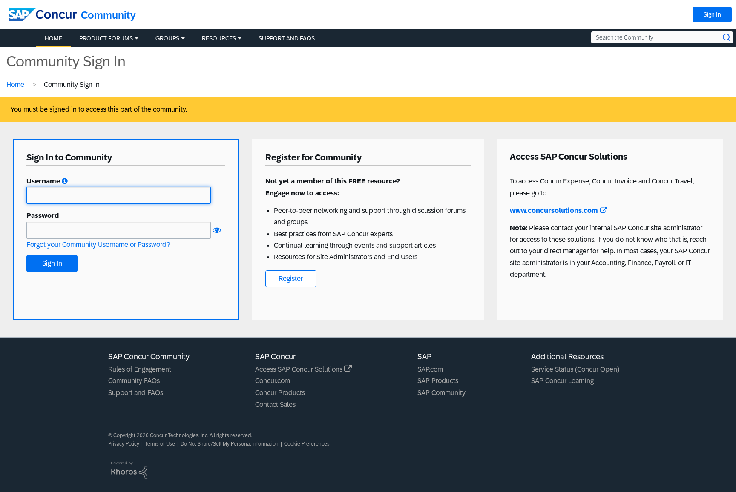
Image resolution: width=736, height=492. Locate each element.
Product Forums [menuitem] (106, 38)
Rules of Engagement (139, 369)
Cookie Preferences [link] (307, 444)
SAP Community (441, 392)
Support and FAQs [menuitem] (287, 38)
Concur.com (272, 380)
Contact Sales (275, 404)
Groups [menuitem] (167, 38)
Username (43, 181)
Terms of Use (160, 444)
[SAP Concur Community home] (43, 14)
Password (42, 215)
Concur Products (280, 392)
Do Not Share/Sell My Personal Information (230, 444)
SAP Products (437, 380)
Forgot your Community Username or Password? (98, 244)
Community (108, 15)
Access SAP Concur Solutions (299, 369)
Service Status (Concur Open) (575, 369)
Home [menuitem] (53, 38)
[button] (65, 181)
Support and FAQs (135, 392)
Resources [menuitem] (219, 38)
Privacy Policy (123, 444)
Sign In (712, 14)
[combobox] (662, 37)
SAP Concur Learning (562, 380)
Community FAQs (134, 380)
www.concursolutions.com (554, 210)
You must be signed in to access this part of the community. (99, 109)
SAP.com (430, 369)
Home (15, 84)
